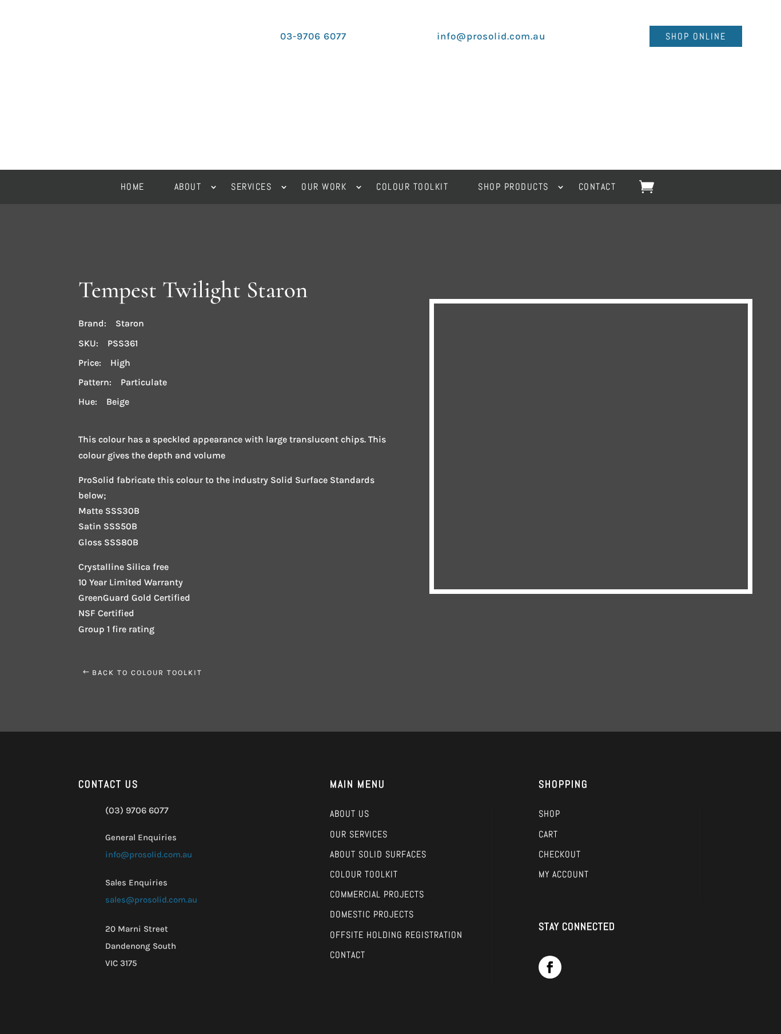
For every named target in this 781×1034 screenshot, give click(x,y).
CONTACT (597, 188)
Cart (548, 834)
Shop (549, 814)
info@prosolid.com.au (148, 854)
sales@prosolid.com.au (151, 900)
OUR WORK (323, 188)
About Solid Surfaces (378, 854)
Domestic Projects (372, 914)
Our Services (359, 834)
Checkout (560, 854)
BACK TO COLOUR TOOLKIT (147, 672)
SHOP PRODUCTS (513, 188)
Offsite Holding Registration (396, 935)
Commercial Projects (377, 894)
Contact (347, 955)
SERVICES (251, 188)
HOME (133, 188)
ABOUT (188, 188)
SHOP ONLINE (696, 36)
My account (564, 874)
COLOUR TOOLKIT (412, 188)
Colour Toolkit (364, 874)
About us (349, 814)
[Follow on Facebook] (550, 967)
